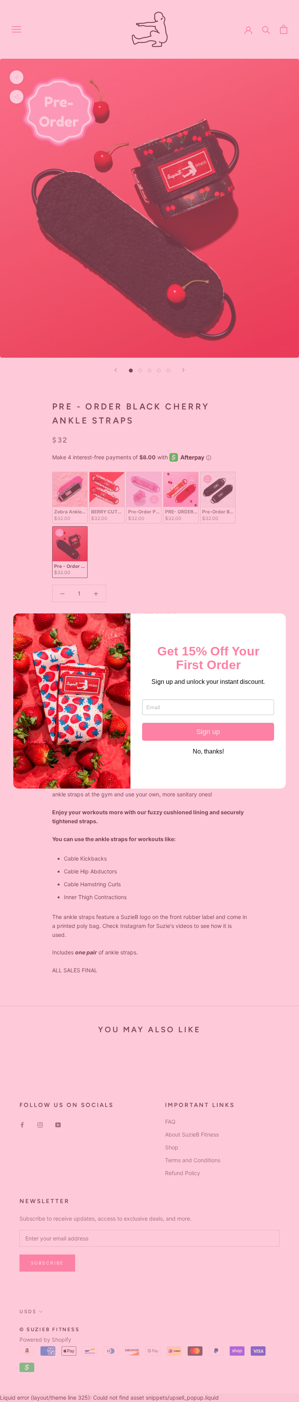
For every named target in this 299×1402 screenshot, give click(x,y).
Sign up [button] (208, 732)
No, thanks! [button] (208, 751)
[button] (277, 622)
